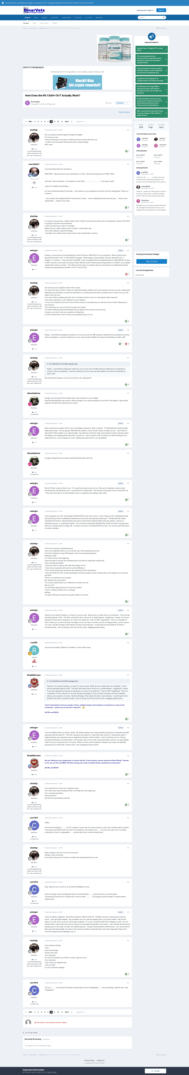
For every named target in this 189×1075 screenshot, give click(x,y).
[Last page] (71, 121)
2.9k (35, 412)
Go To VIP (88, 17)
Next (67, 121)
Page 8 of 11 (80, 121)
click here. (90, 3)
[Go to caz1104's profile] (34, 825)
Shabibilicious (34, 675)
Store (36, 17)
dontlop (34, 130)
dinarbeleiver (33, 393)
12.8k (35, 149)
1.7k (34, 269)
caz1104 (34, 818)
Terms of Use (51, 1072)
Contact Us (101, 1060)
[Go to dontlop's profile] (34, 137)
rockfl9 (33, 642)
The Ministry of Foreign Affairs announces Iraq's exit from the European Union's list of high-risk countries (149, 90)
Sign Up (161, 10)
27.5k (35, 694)
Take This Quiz (152, 261)
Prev (30, 121)
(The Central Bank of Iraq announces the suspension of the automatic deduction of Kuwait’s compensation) (149, 59)
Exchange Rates (140, 275)
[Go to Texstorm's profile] (156, 146)
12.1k (35, 187)
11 (62, 121)
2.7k (35, 666)
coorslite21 (33, 164)
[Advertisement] (41, 48)
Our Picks (78, 17)
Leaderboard (66, 17)
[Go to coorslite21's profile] (34, 172)
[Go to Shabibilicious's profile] (34, 683)
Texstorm (162, 145)
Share (109, 103)
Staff (34, 23)
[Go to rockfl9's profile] (34, 650)
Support (44, 17)
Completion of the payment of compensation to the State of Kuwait (150, 80)
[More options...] (128, 130)
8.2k (35, 837)
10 (58, 121)
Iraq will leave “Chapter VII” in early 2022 (150, 49)
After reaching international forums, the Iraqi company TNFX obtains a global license (150, 113)
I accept (156, 1071)
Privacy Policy (89, 1060)
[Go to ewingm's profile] (27, 103)
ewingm (36, 102)
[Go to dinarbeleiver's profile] (34, 401)
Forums (26, 23)
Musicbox (99, 17)
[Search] (163, 17)
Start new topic (124, 112)
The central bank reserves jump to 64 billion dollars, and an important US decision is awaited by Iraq (149, 71)
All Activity (54, 17)
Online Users (44, 23)
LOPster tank (50, 104)
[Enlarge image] (83, 707)
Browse (27, 17)
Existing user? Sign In (145, 10)
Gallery (54, 23)
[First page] (25, 121)
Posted (53, 130)
